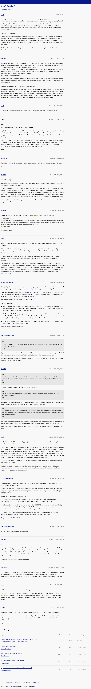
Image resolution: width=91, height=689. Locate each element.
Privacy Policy (37, 682)
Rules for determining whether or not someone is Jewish (19, 639)
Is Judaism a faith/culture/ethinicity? (12, 661)
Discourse (11, 686)
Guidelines (17, 682)
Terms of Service (26, 682)
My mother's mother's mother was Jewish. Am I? (16, 668)
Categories (9, 682)
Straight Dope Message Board (9, 2)
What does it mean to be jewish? (11, 653)
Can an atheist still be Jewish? (30, 292)
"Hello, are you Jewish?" (9, 646)
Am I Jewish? (8, 6)
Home (2, 682)
